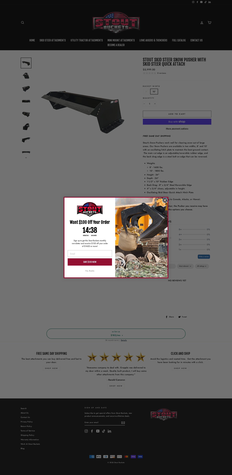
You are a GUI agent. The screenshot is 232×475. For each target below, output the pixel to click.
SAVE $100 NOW (89, 262)
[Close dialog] (165, 200)
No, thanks (89, 270)
